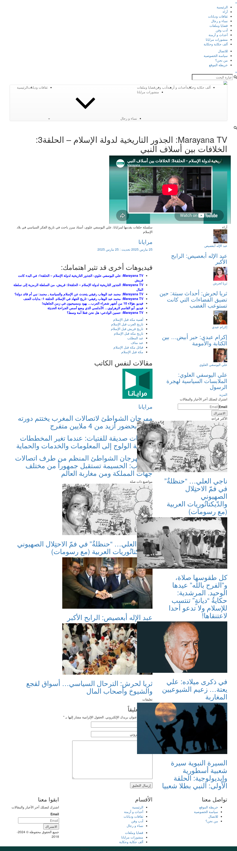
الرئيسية (222, 7)
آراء (225, 11)
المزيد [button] (223, 394)
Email (223, 406)
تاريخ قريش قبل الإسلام (127, 328)
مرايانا (145, 241)
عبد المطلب (135, 338)
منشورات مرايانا (217, 39)
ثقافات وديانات (218, 16)
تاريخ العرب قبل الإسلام (127, 324)
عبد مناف (137, 342)
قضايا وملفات (218, 25)
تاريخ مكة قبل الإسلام (128, 333)
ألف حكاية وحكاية (216, 44)
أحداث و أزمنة (218, 34)
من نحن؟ (221, 60)
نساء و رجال (219, 21)
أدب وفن (222, 30)
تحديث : (125, 249)
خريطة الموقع (218, 64)
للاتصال (223, 51)
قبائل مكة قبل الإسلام (128, 347)
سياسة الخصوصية (216, 55)
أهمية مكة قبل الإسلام (128, 319)
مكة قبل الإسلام (132, 351)
